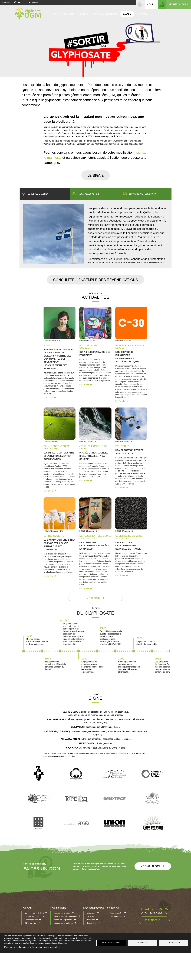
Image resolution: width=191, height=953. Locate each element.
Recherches (91, 923)
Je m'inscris (152, 920)
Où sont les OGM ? (33, 916)
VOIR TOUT (93, 598)
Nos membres (115, 916)
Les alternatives (31, 920)
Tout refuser (142, 943)
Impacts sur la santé (62, 913)
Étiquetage (91, 913)
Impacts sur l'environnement (65, 916)
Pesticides (91, 920)
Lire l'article (48, 397)
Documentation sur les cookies (46, 947)
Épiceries (90, 916)
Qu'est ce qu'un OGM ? (34, 913)
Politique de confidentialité (16, 947)
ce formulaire (121, 753)
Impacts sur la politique (63, 923)
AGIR (150, 4)
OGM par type (30, 923)
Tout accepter (174, 943)
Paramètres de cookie (111, 943)
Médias (35, 2)
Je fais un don (150, 866)
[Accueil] (29, 13)
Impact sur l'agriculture (63, 920)
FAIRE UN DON (178, 4)
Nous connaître (116, 913)
